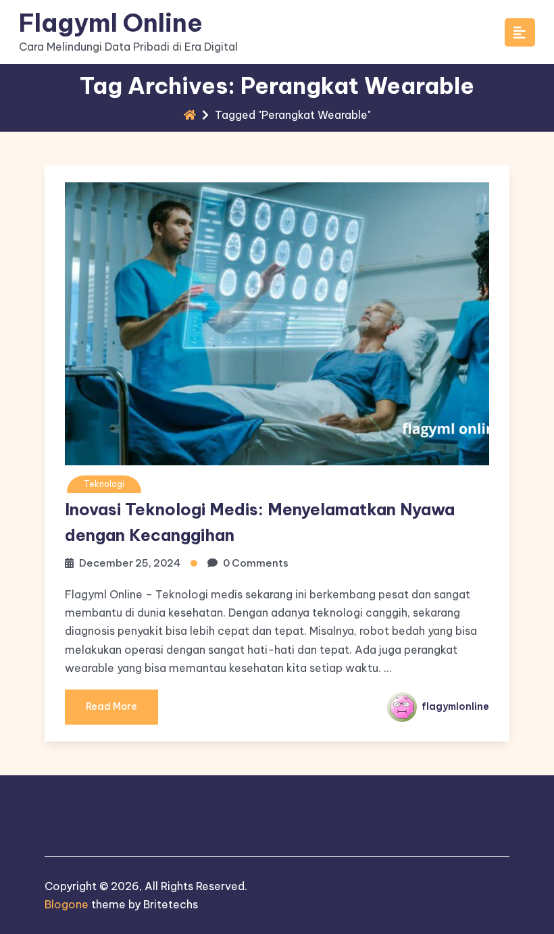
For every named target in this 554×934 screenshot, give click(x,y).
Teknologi (104, 484)
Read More (111, 706)
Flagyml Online (111, 22)
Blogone (67, 904)
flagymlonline (454, 706)
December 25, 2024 (129, 562)
